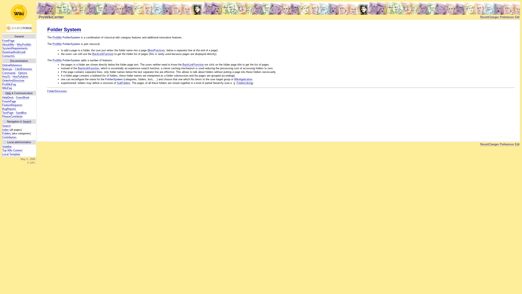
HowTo (6, 76)
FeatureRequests (12, 105)
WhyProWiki (24, 44)
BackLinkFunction (103, 54)
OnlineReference (12, 65)
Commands (9, 73)
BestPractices (156, 50)
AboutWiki (8, 44)
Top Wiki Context (12, 150)
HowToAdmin (20, 76)
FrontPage (8, 40)
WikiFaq (7, 88)
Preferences (507, 17)
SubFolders (123, 83)
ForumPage (9, 101)
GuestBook (22, 97)
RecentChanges (489, 17)
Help (8, 93)
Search (27, 121)
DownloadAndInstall (13, 52)
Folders (6, 133)
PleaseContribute (12, 116)
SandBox (21, 112)
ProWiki (57, 37)
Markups (7, 69)
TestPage (7, 112)
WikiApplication (243, 79)
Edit (517, 17)
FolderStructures (57, 91)
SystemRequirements (15, 48)
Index (5, 129)
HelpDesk (8, 97)
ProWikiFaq (9, 84)
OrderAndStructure (13, 80)
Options (22, 73)
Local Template (11, 154)
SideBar (7, 146)
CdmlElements (23, 69)
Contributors (9, 137)
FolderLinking (244, 83)
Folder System (64, 29)
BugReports (9, 108)
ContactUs (8, 56)
